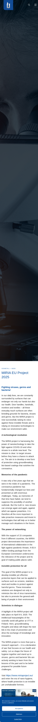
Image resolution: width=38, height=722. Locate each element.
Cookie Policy (18, 719)
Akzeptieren (19, 708)
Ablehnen (19, 714)
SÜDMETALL (6, 368)
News (14, 368)
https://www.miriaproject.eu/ (19, 675)
